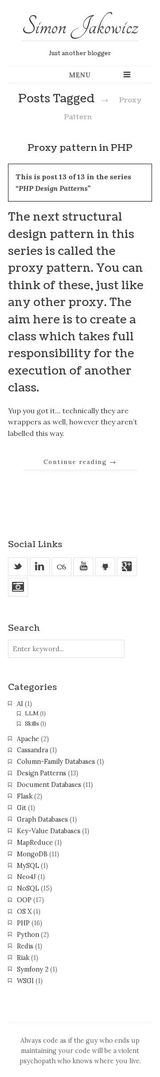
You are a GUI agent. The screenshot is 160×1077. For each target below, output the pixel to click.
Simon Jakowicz (80, 26)
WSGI (25, 981)
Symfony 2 (32, 969)
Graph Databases (42, 819)
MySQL (28, 866)
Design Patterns (41, 773)
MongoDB (32, 854)
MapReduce (35, 843)
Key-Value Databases (48, 831)
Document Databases (49, 785)
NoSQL (28, 888)
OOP (24, 900)
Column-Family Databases (56, 762)
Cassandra (32, 750)
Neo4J (26, 877)
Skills (32, 723)
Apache (28, 739)
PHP (23, 923)
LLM (32, 713)
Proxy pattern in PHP (80, 147)
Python (28, 935)
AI (20, 704)
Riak (23, 958)
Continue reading (80, 462)
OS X (24, 912)
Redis (25, 946)
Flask (24, 796)
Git (21, 808)
